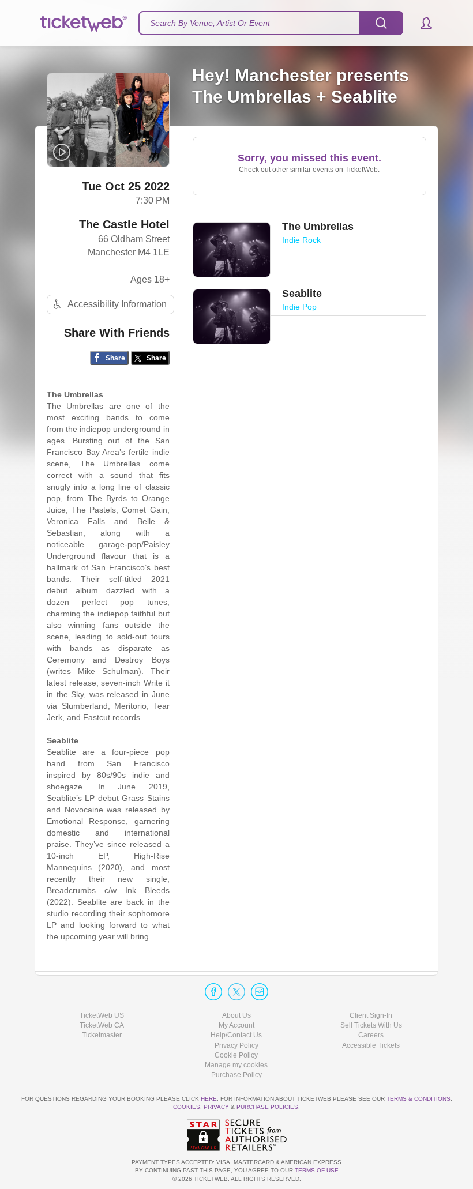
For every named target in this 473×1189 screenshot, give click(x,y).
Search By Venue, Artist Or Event (210, 23)
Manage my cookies (236, 1065)
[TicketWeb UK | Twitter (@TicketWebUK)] (236, 991)
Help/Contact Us (236, 1035)
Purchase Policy (236, 1075)
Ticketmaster (102, 1035)
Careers (371, 1035)
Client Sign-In (371, 1015)
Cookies (186, 1107)
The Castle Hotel (124, 224)
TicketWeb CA (102, 1025)
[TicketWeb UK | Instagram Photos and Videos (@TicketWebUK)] (259, 991)
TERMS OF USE (317, 1170)
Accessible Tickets (371, 1045)
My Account (236, 1025)
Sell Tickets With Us (371, 1025)
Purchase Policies (267, 1107)
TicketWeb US (102, 1015)
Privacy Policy (236, 1045)
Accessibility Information (117, 304)
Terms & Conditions (418, 1099)
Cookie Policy (236, 1055)
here (209, 1099)
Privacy (216, 1107)
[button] (421, 23)
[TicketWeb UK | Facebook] (213, 991)
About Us (236, 1015)
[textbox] (270, 23)
